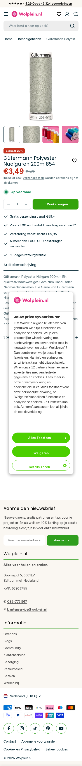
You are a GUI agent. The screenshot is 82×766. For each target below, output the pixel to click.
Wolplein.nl (23, 758)
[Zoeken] (72, 25)
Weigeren (41, 453)
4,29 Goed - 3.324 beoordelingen (48, 3)
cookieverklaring (30, 412)
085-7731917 (17, 602)
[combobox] (41, 26)
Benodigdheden (29, 39)
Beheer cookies (56, 749)
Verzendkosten (33, 178)
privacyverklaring (34, 382)
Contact (9, 741)
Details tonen (39, 467)
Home (7, 39)
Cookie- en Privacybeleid (21, 749)
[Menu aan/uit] (6, 14)
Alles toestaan (39, 438)
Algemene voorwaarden (38, 741)
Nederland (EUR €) (23, 696)
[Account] (67, 14)
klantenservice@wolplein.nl (27, 609)
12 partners (39, 367)
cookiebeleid (22, 387)
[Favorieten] (59, 14)
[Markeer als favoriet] (74, 160)
